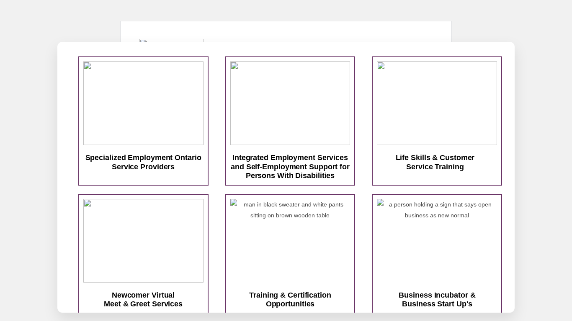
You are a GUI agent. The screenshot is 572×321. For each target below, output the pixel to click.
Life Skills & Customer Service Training (435, 162)
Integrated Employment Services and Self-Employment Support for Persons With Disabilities (290, 166)
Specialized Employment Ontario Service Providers (143, 162)
